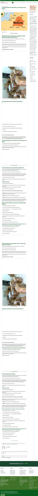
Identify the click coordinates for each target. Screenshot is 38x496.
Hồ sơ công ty (2, 471)
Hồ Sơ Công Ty (28, 2)
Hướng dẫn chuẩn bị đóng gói (23, 470)
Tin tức (30, 78)
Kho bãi (30, 77)
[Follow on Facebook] (36, 0)
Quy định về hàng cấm (31, 470)
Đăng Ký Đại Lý (26, 0)
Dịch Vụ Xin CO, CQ (32, 74)
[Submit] (12, 2)
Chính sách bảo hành (31, 481)
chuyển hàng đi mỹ (33, 16)
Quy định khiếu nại (31, 471)
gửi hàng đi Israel (32, 40)
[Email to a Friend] (13, 440)
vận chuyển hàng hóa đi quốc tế (33, 52)
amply (30, 16)
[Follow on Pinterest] (21, 484)
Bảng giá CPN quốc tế (12, 470)
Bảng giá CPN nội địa (12, 471)
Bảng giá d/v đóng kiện (12, 472)
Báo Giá (17, 2)
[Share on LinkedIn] (16, 440)
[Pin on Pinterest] (15, 440)
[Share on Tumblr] (17, 440)
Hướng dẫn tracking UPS (22, 471)
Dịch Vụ (14, 2)
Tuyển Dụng (29, 0)
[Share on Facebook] (11, 440)
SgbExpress (4, 190)
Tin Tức (32, 0)
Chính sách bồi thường (31, 472)
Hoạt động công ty (23, 2)
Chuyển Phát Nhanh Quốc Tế (5, 6)
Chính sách (31, 2)
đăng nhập (5, 457)
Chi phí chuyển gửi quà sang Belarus (17, 443)
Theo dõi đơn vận (35, 2)
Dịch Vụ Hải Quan (32, 71)
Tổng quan (35, 0)
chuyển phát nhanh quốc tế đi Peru (33, 26)
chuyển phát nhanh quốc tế (33, 23)
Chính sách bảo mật (31, 484)
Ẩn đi (17, 33)
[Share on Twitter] (12, 440)
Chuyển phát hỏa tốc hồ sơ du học (33, 17)
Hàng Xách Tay (31, 75)
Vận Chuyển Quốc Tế (32, 81)
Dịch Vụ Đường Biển (32, 67)
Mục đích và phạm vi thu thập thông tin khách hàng (33, 488)
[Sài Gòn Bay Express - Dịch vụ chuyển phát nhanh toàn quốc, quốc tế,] (4, 2)
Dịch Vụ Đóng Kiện (32, 66)
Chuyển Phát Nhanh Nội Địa (33, 61)
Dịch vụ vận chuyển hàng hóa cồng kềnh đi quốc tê (33, 35)
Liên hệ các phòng (3, 472)
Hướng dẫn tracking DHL (22, 472)
